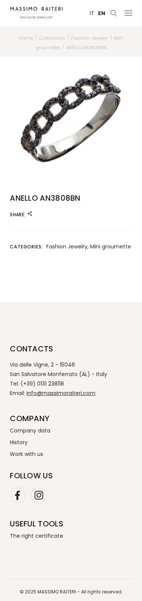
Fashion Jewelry (66, 246)
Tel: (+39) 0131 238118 (37, 383)
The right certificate (36, 536)
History (19, 442)
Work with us (26, 454)
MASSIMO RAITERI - (59, 592)
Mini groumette (110, 246)
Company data (30, 430)
